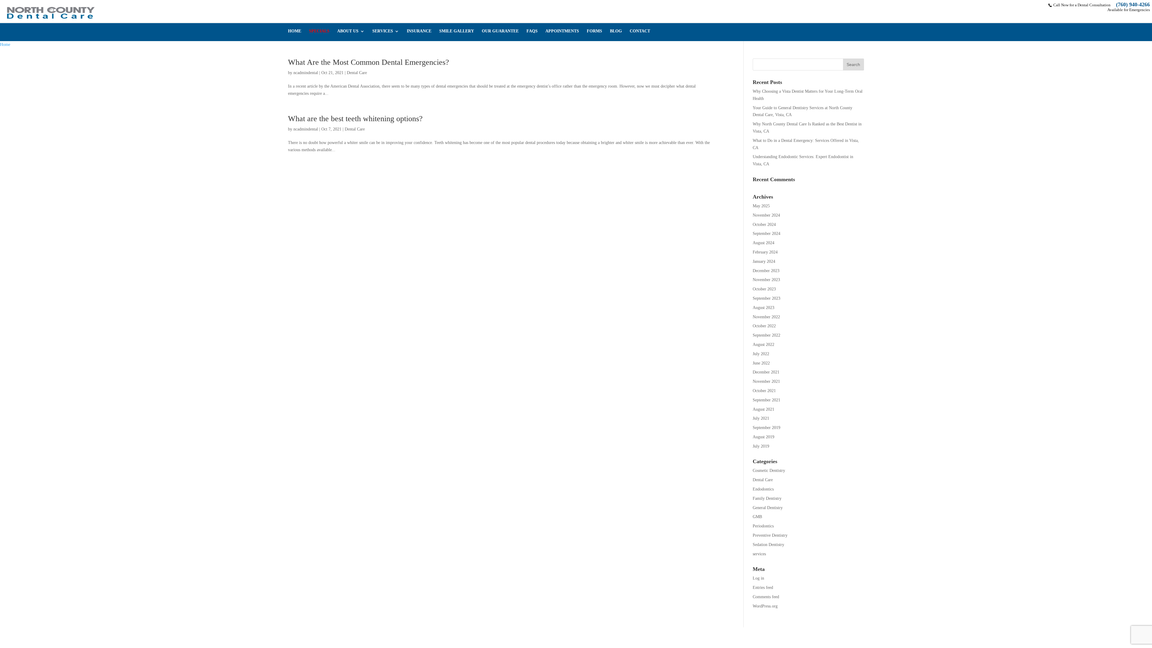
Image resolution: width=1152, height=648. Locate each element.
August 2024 (763, 243)
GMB (757, 516)
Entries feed (763, 587)
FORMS (594, 31)
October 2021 (764, 390)
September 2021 (766, 400)
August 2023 (763, 307)
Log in (758, 578)
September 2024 (766, 233)
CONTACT (640, 31)
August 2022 (763, 344)
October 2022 (764, 326)
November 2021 (766, 381)
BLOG (616, 31)
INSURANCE (419, 31)
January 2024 (764, 261)
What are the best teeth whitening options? (355, 118)
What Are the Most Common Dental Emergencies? (368, 62)
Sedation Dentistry (768, 544)
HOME (294, 31)
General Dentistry (768, 508)
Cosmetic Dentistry (769, 470)
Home (5, 44)
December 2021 (766, 372)
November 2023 (766, 280)
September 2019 (766, 427)
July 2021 (761, 418)
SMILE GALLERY (456, 31)
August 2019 (763, 437)
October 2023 (764, 289)
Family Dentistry (767, 498)
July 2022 (761, 354)
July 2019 (761, 446)
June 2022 (761, 363)
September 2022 (766, 335)
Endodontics (763, 489)
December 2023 (766, 270)
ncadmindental (305, 72)
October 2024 (764, 224)
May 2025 (761, 206)
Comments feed (766, 597)
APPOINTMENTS (562, 31)
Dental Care (357, 72)
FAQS (532, 31)
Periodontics (763, 526)
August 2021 (763, 409)
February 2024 (765, 252)
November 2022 (766, 317)
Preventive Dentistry (770, 535)
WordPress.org (765, 606)
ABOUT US (347, 31)
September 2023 (766, 298)
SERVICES (382, 31)
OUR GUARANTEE (500, 31)
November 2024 (766, 215)
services (759, 554)
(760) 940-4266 (1133, 5)
